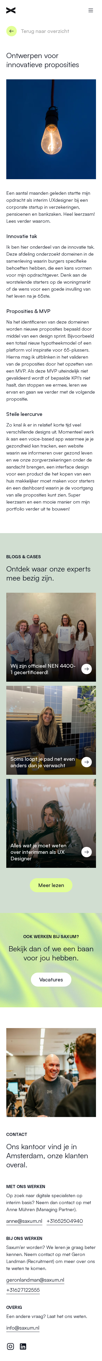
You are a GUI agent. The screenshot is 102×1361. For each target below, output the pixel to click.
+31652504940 (65, 1221)
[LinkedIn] (23, 1346)
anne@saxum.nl (24, 1221)
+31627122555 (23, 1290)
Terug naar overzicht (45, 31)
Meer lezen (51, 885)
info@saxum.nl (22, 1327)
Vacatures (51, 979)
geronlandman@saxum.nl (35, 1279)
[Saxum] (10, 10)
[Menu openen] (91, 10)
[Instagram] (10, 1346)
